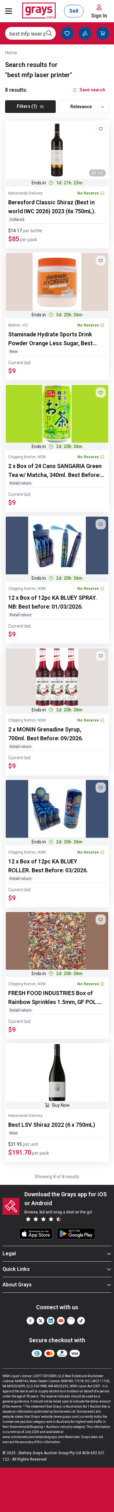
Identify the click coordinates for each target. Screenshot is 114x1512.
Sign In (99, 16)
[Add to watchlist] (101, 129)
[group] (57, 150)
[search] (49, 33)
